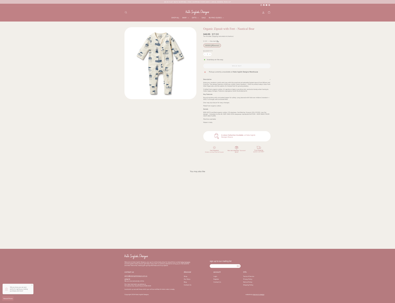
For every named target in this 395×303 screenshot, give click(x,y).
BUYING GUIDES (215, 18)
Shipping (215, 36)
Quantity (208, 51)
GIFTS (194, 18)
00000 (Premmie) (212, 45)
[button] (237, 79)
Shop (185, 276)
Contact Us (187, 285)
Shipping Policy (248, 285)
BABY (184, 18)
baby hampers (185, 262)
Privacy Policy (247, 279)
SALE (204, 18)
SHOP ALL (175, 18)
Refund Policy (247, 282)
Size (209, 41)
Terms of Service (248, 276)
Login (215, 276)
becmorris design (258, 294)
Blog (185, 282)
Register (216, 279)
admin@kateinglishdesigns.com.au (135, 276)
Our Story (187, 279)
